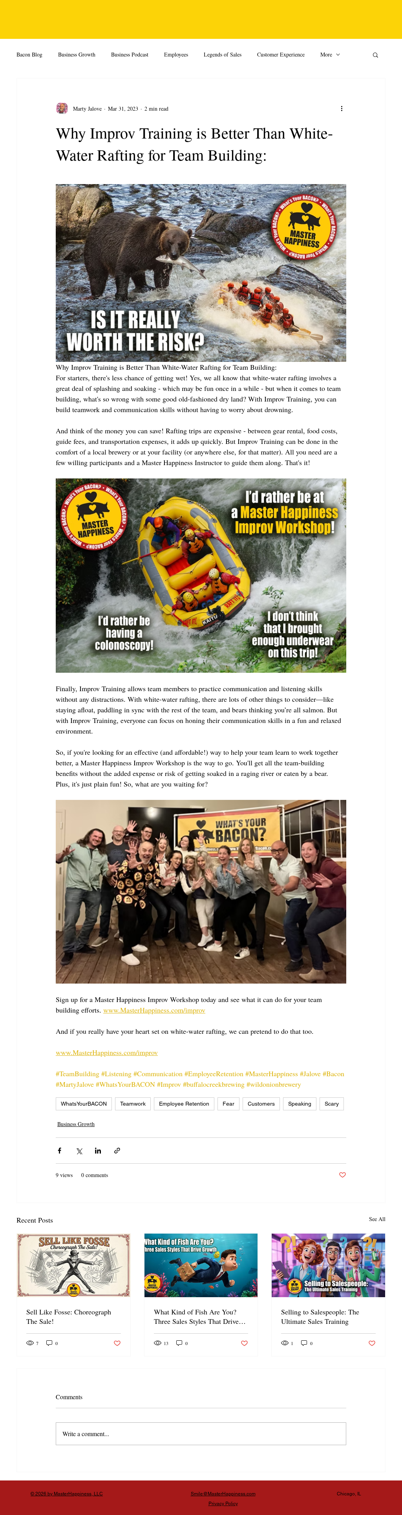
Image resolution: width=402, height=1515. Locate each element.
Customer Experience (281, 54)
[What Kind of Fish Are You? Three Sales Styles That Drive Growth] (201, 1265)
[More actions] (341, 108)
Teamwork (133, 1104)
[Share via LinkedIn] (98, 1150)
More (326, 54)
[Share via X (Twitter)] (78, 1150)
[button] (375, 54)
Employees (176, 54)
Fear (228, 1104)
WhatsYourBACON (84, 1104)
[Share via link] (117, 1150)
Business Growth (76, 54)
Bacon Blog (29, 54)
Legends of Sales (222, 54)
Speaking (299, 1104)
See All (377, 1219)
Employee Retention (184, 1104)
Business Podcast (129, 54)
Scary (332, 1104)
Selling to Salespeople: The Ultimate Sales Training (320, 1316)
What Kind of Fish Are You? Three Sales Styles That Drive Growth (196, 1316)
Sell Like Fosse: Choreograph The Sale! (68, 1316)
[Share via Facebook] (59, 1150)
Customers (261, 1104)
